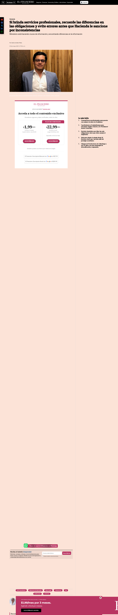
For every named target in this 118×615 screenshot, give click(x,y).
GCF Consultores (21, 590)
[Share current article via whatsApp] (1, 31)
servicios (46, 593)
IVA (66, 590)
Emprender (70, 2)
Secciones (10, 2)
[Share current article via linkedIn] (1, 28)
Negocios (38, 2)
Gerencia (12, 19)
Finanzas (44, 2)
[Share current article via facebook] (1, 23)
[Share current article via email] (1, 19)
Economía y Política (53, 2)
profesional (37, 593)
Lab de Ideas (62, 2)
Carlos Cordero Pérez (16, 42)
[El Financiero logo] (25, 2)
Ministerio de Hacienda (35, 590)
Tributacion (58, 590)
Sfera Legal (48, 590)
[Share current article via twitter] (1, 26)
